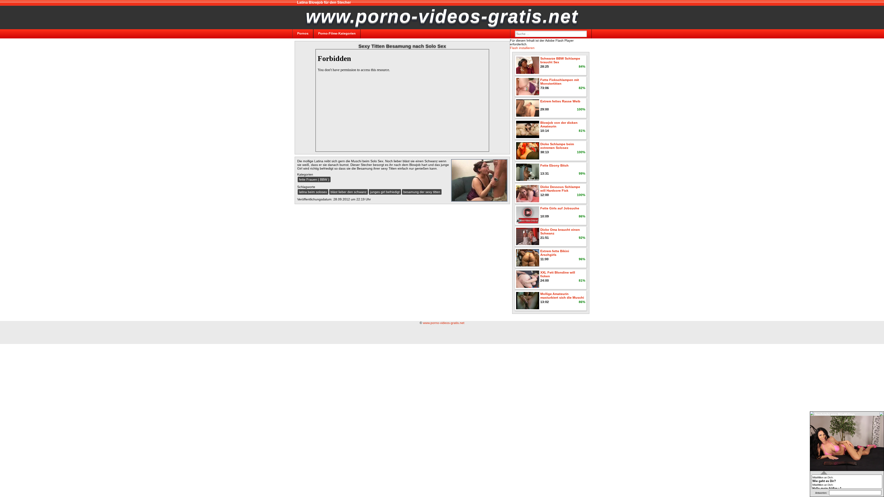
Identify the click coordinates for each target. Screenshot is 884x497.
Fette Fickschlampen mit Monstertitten (559, 81)
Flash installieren (522, 48)
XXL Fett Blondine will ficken (557, 274)
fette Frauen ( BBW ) (314, 179)
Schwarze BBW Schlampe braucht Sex (560, 60)
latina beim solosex (313, 192)
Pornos (302, 33)
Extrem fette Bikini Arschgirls (554, 253)
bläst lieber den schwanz (348, 192)
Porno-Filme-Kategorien (337, 33)
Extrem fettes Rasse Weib (560, 101)
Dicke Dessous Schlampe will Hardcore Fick (560, 188)
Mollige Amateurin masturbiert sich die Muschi (562, 295)
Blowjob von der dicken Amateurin (559, 124)
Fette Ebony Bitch (554, 165)
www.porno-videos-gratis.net (443, 323)
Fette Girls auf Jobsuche (559, 208)
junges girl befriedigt (385, 192)
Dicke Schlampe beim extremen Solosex (557, 146)
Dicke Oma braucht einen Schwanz (560, 231)
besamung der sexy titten (421, 192)
